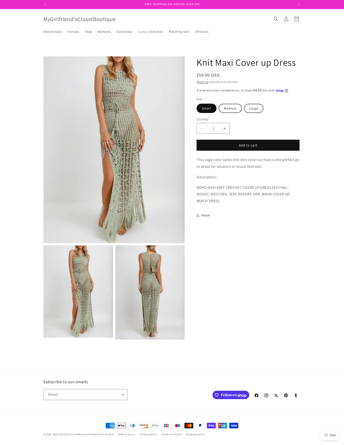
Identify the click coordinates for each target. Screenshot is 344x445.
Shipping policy (195, 434)
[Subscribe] (122, 394)
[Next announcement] (299, 4)
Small (206, 108)
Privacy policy (148, 434)
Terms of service (171, 434)
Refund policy (126, 434)
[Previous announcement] (45, 4)
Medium (230, 108)
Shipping (203, 82)
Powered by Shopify (102, 434)
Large (253, 108)
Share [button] (205, 215)
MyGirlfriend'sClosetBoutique (71, 434)
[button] (276, 19)
